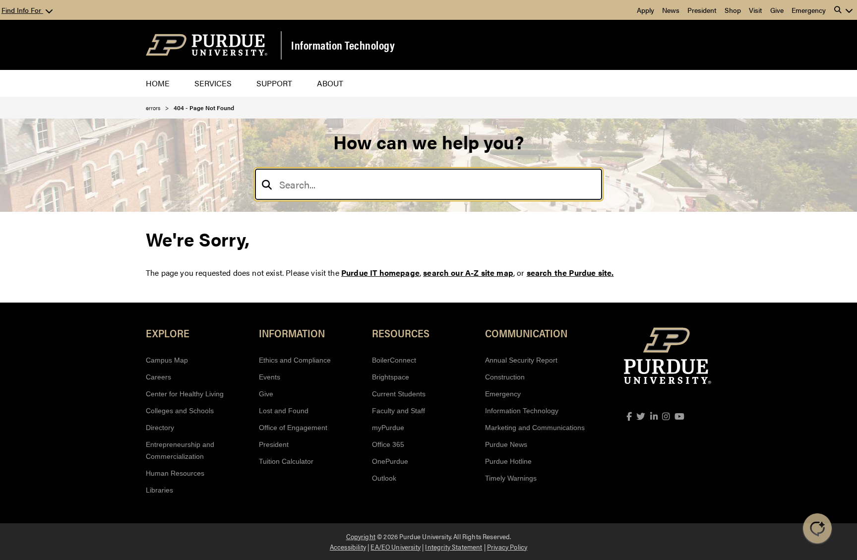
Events (269, 377)
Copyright (360, 536)
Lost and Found (283, 411)
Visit (755, 10)
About (330, 83)
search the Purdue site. (570, 272)
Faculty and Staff (398, 411)
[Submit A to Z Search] (267, 184)
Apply (645, 10)
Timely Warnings (511, 478)
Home (158, 83)
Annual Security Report (521, 360)
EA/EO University (395, 547)
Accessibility (348, 547)
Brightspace (390, 377)
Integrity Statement (453, 547)
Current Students (399, 394)
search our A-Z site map (468, 272)
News (670, 10)
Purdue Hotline (508, 461)
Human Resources (175, 473)
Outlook (384, 478)
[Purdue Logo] (206, 45)
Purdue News (506, 444)
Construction (505, 377)
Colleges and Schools (180, 411)
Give (777, 10)
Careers (158, 377)
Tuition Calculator (286, 461)
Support (274, 83)
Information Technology (343, 45)
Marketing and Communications (535, 428)
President (702, 10)
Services (213, 83)
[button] (843, 10)
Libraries (159, 490)
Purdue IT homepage (380, 272)
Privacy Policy (507, 547)
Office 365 (388, 444)
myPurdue (388, 428)
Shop (733, 10)
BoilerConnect (394, 360)
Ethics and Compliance (295, 360)
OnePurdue (390, 461)
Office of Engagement (293, 428)
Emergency (809, 10)
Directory (160, 428)
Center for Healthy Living (185, 394)
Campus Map (167, 360)
